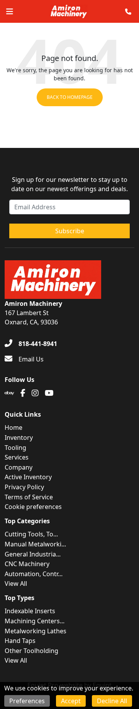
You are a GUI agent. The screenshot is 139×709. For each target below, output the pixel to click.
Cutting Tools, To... (31, 534)
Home (13, 427)
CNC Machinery (27, 564)
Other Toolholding (31, 650)
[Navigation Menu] (9, 11)
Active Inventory (28, 477)
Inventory (19, 437)
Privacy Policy (24, 487)
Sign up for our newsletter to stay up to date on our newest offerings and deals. (69, 184)
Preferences (27, 701)
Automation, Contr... (34, 574)
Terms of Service (29, 497)
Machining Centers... (34, 621)
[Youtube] (49, 393)
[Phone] (128, 11)
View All (16, 583)
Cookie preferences (33, 506)
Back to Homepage (70, 97)
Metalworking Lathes (35, 631)
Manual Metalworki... (35, 544)
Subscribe (69, 231)
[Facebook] (22, 393)
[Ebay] (9, 393)
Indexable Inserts (30, 611)
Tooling (15, 447)
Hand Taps (20, 640)
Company (18, 467)
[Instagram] (35, 393)
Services (17, 457)
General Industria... (33, 554)
